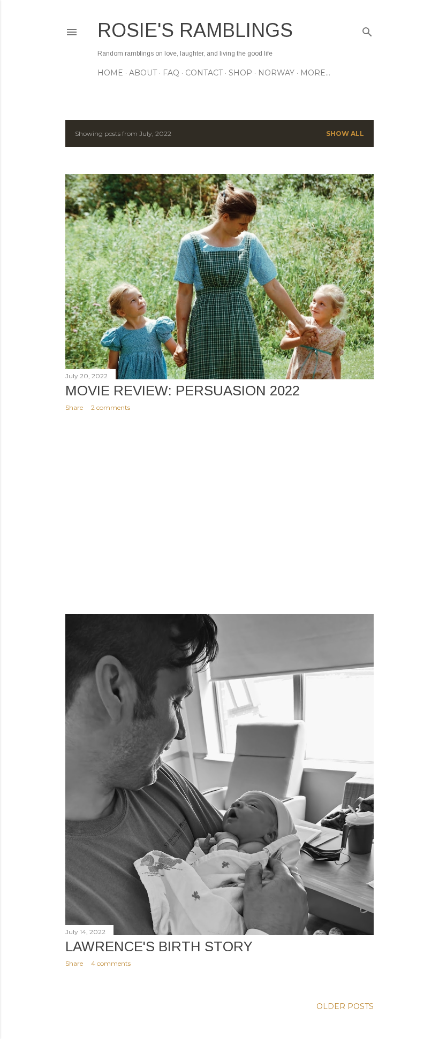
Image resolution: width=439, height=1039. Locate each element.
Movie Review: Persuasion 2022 (182, 391)
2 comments (110, 407)
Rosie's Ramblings (195, 30)
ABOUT (143, 73)
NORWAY (276, 73)
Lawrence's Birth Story (159, 946)
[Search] (367, 29)
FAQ (171, 73)
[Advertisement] (219, 513)
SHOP (240, 73)
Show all (345, 133)
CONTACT (204, 73)
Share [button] (74, 407)
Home (110, 73)
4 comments (111, 963)
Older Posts (345, 1006)
